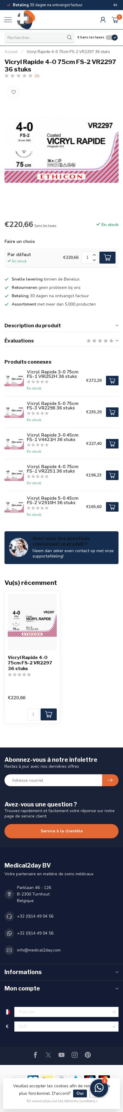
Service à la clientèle (62, 831)
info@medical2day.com (39, 950)
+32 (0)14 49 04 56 (35, 916)
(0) (37, 75)
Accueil (11, 51)
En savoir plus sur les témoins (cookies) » (62, 1100)
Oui (80, 1093)
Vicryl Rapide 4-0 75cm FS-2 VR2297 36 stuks (68, 51)
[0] (115, 20)
